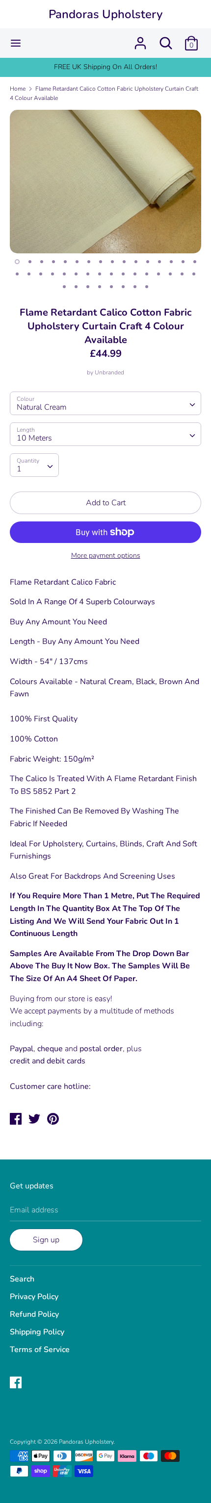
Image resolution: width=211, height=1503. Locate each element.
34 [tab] (76, 286)
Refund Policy (34, 1314)
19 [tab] (40, 273)
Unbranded (109, 372)
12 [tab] (147, 261)
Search (22, 1279)
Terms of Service (40, 1349)
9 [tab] (112, 261)
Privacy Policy (34, 1296)
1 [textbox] (19, 469)
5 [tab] (65, 261)
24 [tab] (99, 273)
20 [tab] (52, 273)
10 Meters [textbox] (34, 438)
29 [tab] (158, 273)
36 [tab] (99, 286)
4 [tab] (53, 261)
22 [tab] (76, 273)
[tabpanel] (105, 181)
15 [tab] (183, 261)
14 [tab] (171, 261)
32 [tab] (193, 273)
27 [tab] (134, 273)
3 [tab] (41, 261)
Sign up (46, 1239)
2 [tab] (29, 261)
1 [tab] (17, 261)
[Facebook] (17, 1383)
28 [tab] (146, 273)
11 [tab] (135, 261)
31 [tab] (182, 273)
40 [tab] (146, 286)
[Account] (140, 39)
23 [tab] (87, 273)
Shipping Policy (37, 1332)
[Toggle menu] (16, 43)
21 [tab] (64, 273)
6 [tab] (77, 261)
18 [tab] (28, 273)
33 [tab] (64, 286)
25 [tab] (111, 273)
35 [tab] (87, 286)
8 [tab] (100, 261)
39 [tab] (134, 286)
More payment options (105, 555)
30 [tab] (170, 273)
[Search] (166, 39)
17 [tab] (17, 273)
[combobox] (105, 403)
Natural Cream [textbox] (42, 407)
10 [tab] (124, 261)
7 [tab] (88, 261)
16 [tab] (194, 261)
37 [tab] (111, 286)
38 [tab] (123, 286)
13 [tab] (159, 261)
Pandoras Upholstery (105, 14)
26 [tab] (123, 273)
